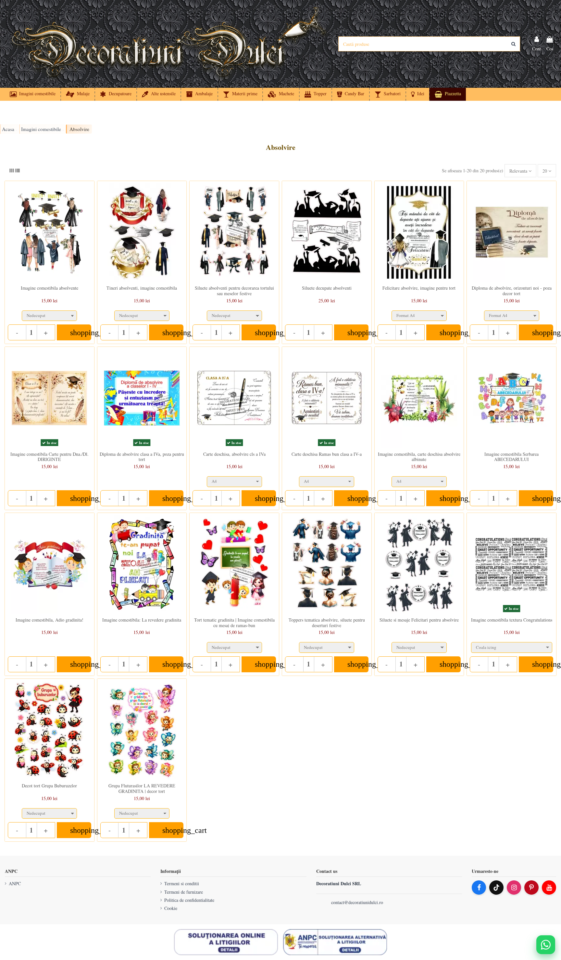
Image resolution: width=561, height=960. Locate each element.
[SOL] (226, 942)
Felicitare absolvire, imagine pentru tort (418, 288)
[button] (417, 94)
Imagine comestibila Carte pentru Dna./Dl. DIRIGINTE (49, 457)
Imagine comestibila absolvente (49, 288)
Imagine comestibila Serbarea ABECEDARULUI (511, 457)
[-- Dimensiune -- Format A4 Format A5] (419, 314)
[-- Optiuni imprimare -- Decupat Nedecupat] (142, 314)
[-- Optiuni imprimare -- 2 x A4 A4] (234, 480)
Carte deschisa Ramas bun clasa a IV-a (327, 454)
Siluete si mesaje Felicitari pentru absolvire (419, 620)
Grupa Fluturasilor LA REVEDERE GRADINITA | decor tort (141, 788)
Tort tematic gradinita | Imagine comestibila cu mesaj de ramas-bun (234, 622)
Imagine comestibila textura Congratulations (511, 620)
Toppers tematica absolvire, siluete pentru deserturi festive (327, 622)
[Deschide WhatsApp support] (545, 944)
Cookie (170, 908)
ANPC (15, 883)
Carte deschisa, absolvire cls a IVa (234, 454)
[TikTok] (496, 887)
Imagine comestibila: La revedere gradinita (141, 620)
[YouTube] (549, 887)
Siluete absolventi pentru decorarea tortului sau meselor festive (234, 290)
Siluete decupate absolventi (327, 288)
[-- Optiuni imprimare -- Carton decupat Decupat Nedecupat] (49, 314)
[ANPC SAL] (335, 942)
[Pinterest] (531, 887)
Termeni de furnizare (183, 892)
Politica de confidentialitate (189, 900)
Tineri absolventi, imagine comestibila (141, 288)
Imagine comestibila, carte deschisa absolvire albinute (419, 457)
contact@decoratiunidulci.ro (357, 902)
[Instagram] (514, 887)
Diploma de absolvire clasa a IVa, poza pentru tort (142, 457)
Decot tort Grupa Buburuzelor (49, 785)
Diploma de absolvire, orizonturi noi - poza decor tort (512, 290)
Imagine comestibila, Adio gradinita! (49, 620)
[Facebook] (479, 887)
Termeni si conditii (181, 883)
